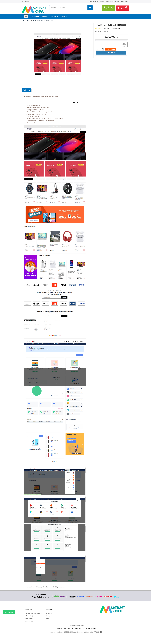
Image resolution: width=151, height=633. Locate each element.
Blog (118, 1)
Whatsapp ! (10, 612)
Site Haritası (74, 625)
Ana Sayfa (35, 16)
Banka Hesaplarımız (108, 1)
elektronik (39, 587)
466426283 (45, 587)
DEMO (75, 102)
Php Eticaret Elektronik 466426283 (43, 20)
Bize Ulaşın (125, 1)
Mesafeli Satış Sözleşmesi (33, 613)
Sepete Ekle (111, 49)
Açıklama (26, 90)
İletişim (64, 16)
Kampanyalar (29, 621)
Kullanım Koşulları (30, 616)
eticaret (32, 587)
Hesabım (45, 16)
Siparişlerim (54, 16)
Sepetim (123, 7)
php (28, 587)
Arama (28, 20)
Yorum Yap (116, 28)
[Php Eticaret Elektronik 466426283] (57, 54)
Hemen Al (112, 53)
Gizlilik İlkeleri (29, 618)
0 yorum (106, 28)
